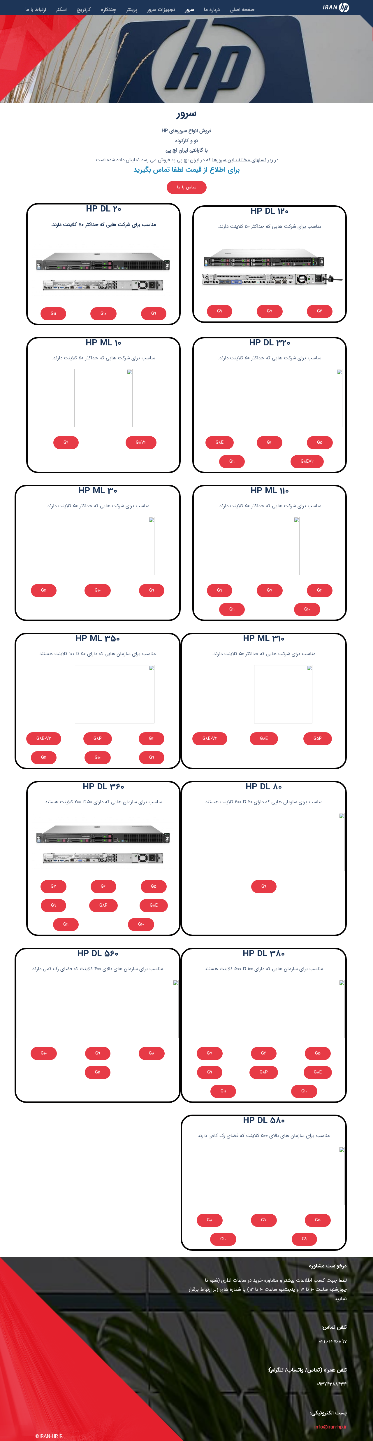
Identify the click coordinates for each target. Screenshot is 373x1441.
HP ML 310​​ (263, 639)
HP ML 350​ (97, 639)
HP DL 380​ (264, 954)
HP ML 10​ (103, 343)
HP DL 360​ (103, 787)
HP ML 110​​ (270, 491)
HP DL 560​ (97, 954)
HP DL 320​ (269, 343)
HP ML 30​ (97, 491)
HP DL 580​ (264, 1121)
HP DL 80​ (264, 787)
